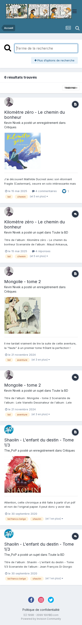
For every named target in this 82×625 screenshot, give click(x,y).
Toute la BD (60, 232)
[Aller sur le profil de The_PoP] (8, 429)
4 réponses (42, 251)
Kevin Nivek (12, 122)
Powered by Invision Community (41, 618)
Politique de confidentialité (41, 609)
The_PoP (10, 450)
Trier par (70, 88)
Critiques (10, 127)
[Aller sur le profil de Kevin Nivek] (8, 101)
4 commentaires (46, 191)
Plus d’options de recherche (55, 60)
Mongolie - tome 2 (22, 281)
